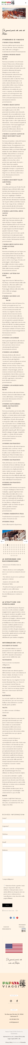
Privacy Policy (9, 1042)
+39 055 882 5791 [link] (14, 1019)
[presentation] (2, 542)
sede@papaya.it (14, 1022)
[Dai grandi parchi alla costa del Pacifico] (14, 13)
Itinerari (6, 910)
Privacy (10, 898)
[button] (3, 545)
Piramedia (23, 1042)
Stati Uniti (11, 910)
